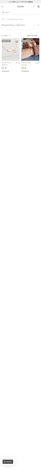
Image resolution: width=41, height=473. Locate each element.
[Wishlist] (34, 6)
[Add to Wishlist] (16, 41)
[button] (13, 35)
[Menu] (2, 6)
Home (3, 19)
